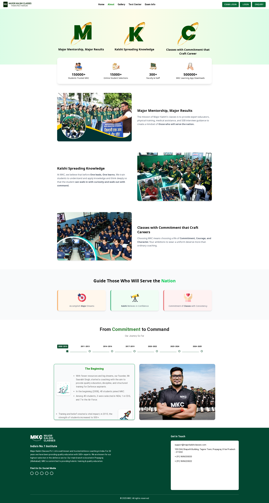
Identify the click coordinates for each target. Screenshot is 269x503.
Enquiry (259, 4)
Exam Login (230, 4)
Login (246, 4)
